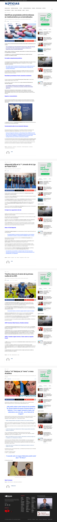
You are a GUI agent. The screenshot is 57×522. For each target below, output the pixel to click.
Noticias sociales (38, 8)
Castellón (22, 499)
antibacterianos (10, 146)
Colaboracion (13, 485)
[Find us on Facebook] (5, 505)
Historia (27, 504)
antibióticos (14, 146)
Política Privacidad (20, 0)
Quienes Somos (6, 0)
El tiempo (22, 511)
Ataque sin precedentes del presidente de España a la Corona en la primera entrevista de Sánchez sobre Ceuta (45, 505)
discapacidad (22, 257)
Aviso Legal (15, 0)
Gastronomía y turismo (28, 503)
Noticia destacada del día (28, 509)
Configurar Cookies (24, 0)
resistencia (30, 146)
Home (5, 12)
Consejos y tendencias (22, 504)
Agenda (23, 10)
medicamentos (19, 146)
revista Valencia (33, 505)
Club (15, 257)
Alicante (22, 498)
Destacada (22, 508)
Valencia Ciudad (7, 8)
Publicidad (10, 0)
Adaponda (9, 257)
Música (27, 507)
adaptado (12, 257)
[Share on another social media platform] (35, 41)
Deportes (43, 8)
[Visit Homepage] (12, 4)
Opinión (12, 10)
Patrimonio (33, 500)
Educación (22, 510)
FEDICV (25, 257)
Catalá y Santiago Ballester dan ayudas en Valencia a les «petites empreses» (20, 420)
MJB (8, 21)
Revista (33, 503)
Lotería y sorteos (27, 506)
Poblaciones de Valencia (34, 502)
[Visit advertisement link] (45, 20)
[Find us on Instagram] (9, 505)
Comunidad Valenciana (14, 8)
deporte (18, 257)
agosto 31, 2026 (46, 73)
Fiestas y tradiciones (18, 10)
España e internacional (27, 8)
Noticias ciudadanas (9, 519)
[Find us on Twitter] (7, 505)
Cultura (20, 8)
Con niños (22, 503)
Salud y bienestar (7, 10)
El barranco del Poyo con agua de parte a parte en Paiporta (47, 49)
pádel (28, 257)
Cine (21, 500)
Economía (33, 8)
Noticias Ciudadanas (17, 519)
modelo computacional (25, 146)
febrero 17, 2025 (12, 21)
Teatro (32, 509)
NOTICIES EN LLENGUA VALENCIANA (33, 498)
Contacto (13, 0)
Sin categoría (33, 508)
